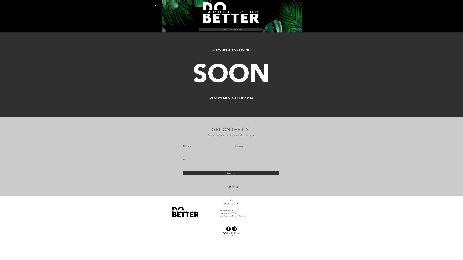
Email (185, 159)
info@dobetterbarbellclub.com (233, 216)
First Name (187, 146)
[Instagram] (159, 5)
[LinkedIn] (236, 186)
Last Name (239, 146)
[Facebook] (155, 5)
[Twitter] (229, 186)
